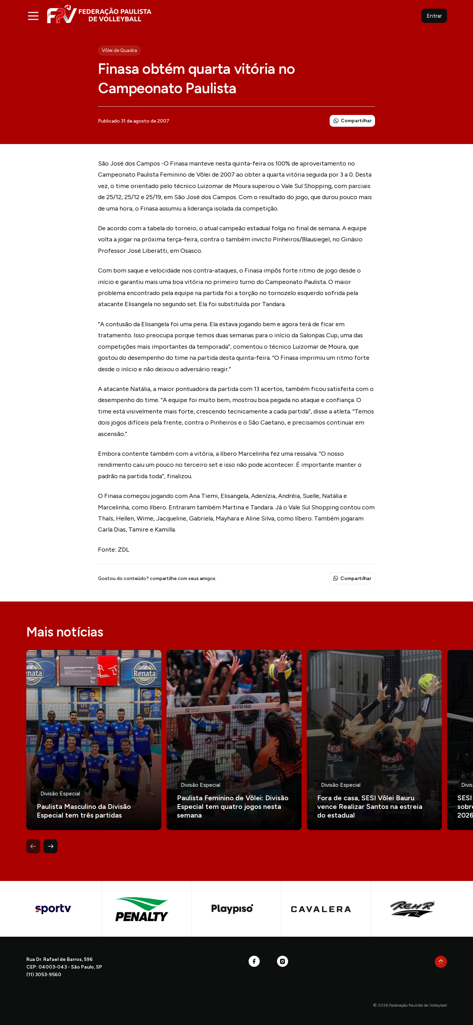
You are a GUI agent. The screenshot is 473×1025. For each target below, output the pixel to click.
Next (50, 846)
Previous (33, 846)
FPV (99, 13)
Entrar (434, 15)
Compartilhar (356, 121)
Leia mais (93, 740)
